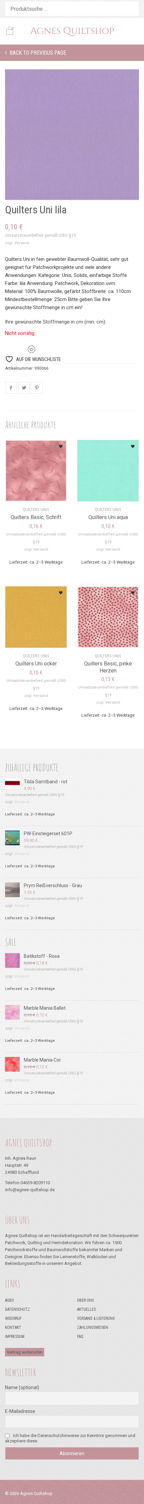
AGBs (9, 1300)
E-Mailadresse (20, 1411)
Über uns (85, 1300)
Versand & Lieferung (96, 1318)
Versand (21, 243)
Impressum (14, 1336)
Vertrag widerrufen (25, 1352)
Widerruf (13, 1318)
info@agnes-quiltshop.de (30, 1189)
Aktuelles (86, 1309)
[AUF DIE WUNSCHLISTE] (53, 444)
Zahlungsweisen (92, 1327)
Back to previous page (37, 53)
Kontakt (13, 1327)
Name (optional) (22, 1387)
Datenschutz (17, 1309)
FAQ (80, 1336)
